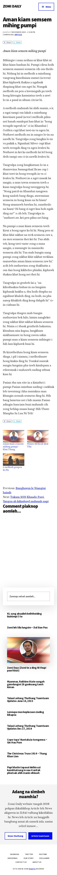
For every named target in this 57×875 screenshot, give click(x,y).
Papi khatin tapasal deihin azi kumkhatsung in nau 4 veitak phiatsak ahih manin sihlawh (24, 770)
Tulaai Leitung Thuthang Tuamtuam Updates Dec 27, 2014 (28, 727)
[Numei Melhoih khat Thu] (38, 436)
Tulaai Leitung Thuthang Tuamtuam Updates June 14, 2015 (28, 699)
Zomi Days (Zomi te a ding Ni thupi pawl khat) (26, 669)
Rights (32, 869)
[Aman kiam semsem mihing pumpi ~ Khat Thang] (13, 436)
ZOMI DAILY (12, 6)
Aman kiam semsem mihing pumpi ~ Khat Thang (13, 447)
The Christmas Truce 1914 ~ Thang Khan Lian (27, 755)
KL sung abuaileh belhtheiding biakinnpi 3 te (24, 615)
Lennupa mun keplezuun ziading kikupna (25, 713)
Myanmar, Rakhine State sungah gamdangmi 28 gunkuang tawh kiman (26, 684)
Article (18, 35)
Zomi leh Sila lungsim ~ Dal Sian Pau (27, 627)
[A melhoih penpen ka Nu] (13, 459)
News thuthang (15, 835)
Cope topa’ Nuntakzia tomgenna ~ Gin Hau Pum (27, 741)
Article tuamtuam (40, 835)
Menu (48, 6)
